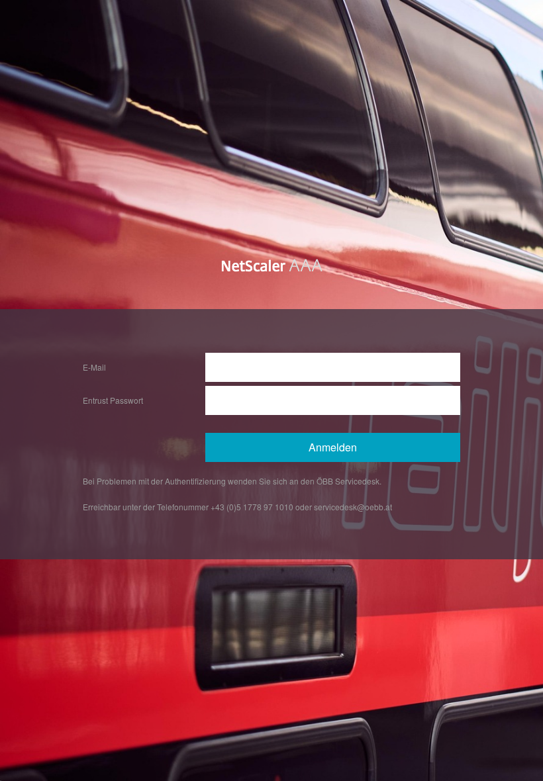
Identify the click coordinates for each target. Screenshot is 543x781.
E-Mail (94, 367)
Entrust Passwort (113, 400)
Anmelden (333, 447)
